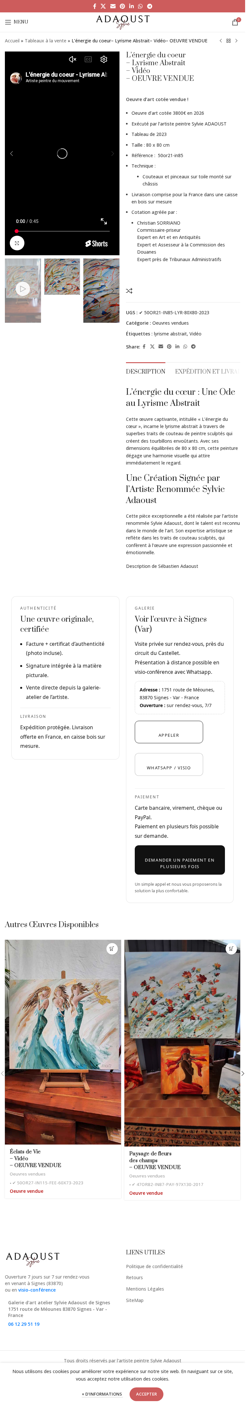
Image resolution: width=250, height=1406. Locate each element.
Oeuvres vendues (170, 323)
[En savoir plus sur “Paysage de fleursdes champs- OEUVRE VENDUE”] (231, 949)
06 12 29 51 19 (23, 1324)
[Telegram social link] (149, 6)
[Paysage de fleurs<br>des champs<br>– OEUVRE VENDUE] (182, 1043)
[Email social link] (113, 6)
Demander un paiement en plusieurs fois (180, 863)
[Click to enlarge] (17, 243)
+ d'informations (102, 1394)
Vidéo (195, 334)
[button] (11, 153)
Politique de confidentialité (154, 1266)
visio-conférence (37, 1290)
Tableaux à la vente (45, 40)
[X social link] (103, 6)
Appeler (169, 735)
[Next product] (236, 41)
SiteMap (135, 1300)
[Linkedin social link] (131, 6)
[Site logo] (122, 22)
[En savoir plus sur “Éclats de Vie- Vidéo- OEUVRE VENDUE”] (112, 949)
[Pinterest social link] (122, 6)
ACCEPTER (146, 1394)
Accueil (12, 40)
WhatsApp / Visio (169, 768)
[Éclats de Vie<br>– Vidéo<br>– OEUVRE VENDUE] (63, 1042)
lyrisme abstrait (170, 334)
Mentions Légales (145, 1289)
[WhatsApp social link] (140, 6)
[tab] (145, 371)
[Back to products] (228, 41)
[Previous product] (221, 41)
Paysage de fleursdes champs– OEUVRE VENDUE (155, 1160)
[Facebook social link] (95, 6)
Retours (134, 1277)
